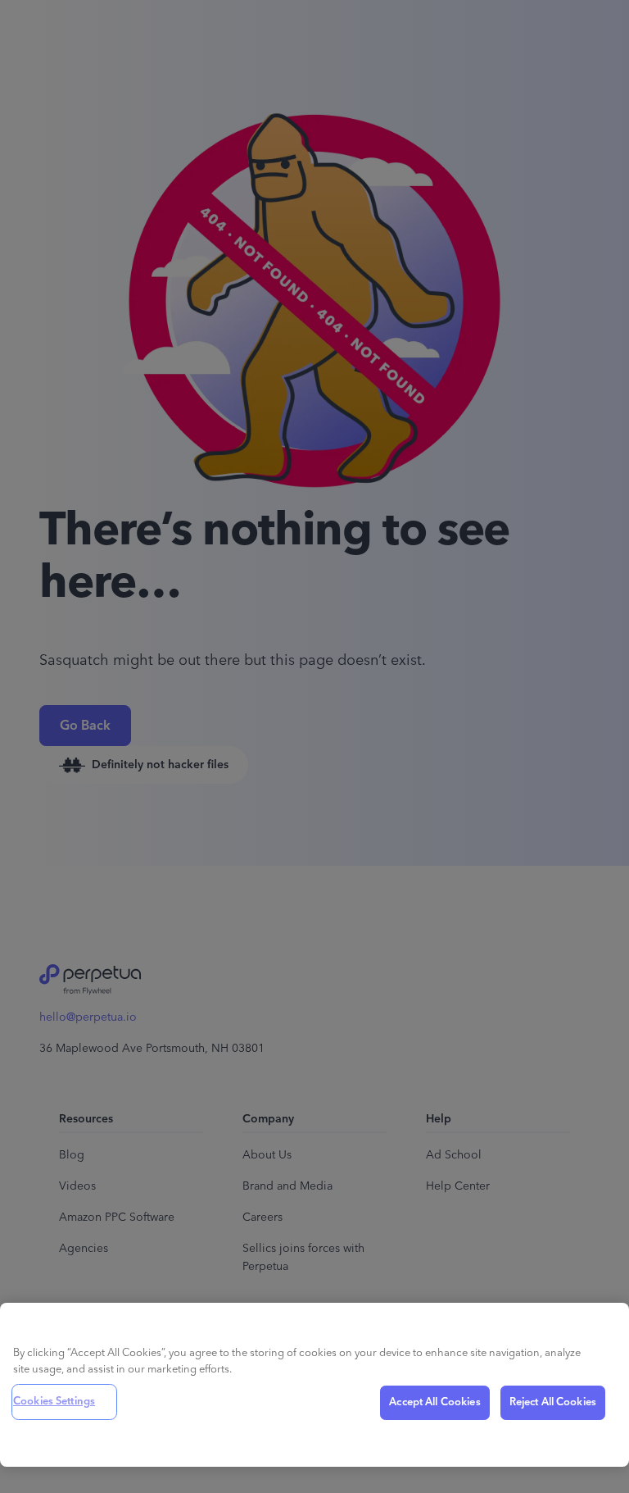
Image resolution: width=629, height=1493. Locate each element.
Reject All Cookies (552, 1402)
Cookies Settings (54, 1401)
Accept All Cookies (434, 1402)
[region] (314, 1385)
